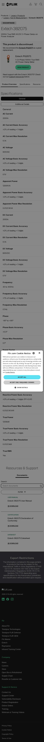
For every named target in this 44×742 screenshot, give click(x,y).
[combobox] (33, 353)
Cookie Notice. (10, 372)
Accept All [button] (22, 377)
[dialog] (22, 371)
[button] (22, 387)
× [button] (39, 353)
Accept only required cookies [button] (22, 382)
